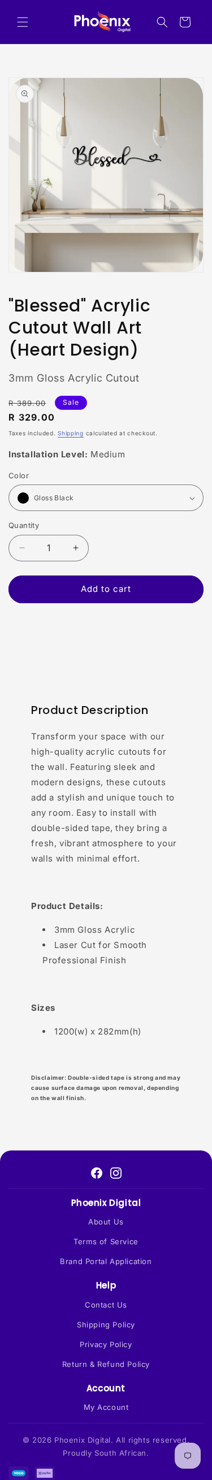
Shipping (71, 433)
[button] (22, 22)
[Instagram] (116, 1173)
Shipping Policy (106, 1324)
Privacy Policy (106, 1344)
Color (18, 475)
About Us (106, 1221)
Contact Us (106, 1304)
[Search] (162, 22)
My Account (106, 1407)
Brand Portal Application (106, 1261)
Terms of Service (106, 1241)
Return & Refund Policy (106, 1364)
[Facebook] (96, 1173)
